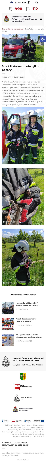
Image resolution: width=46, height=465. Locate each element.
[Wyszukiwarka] (36, 2)
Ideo (27, 459)
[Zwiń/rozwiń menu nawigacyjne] (40, 19)
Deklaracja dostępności (15, 445)
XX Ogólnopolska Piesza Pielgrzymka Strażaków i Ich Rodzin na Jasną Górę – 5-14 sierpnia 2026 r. (28, 336)
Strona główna (7, 29)
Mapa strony (22, 442)
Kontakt (6, 442)
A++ (24, 2)
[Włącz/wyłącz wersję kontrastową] (29, 2)
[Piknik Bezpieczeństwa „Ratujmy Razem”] (8, 324)
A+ (19, 2)
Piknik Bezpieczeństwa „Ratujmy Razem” (26, 320)
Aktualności (19, 29)
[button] (43, 39)
